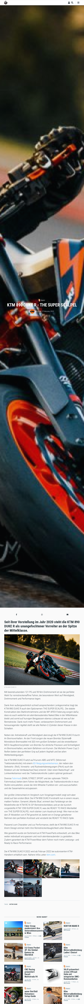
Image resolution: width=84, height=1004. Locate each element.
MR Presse (67, 930)
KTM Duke (13, 904)
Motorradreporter (30, 959)
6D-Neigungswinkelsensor (45, 763)
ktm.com (51, 854)
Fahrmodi (16, 778)
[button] (16, 614)
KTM (39, 311)
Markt (43, 300)
